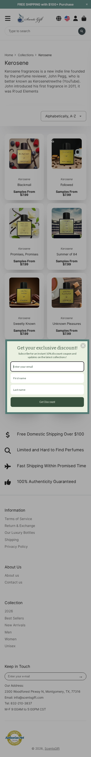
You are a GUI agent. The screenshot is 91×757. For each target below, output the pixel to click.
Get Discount (47, 402)
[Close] (83, 345)
